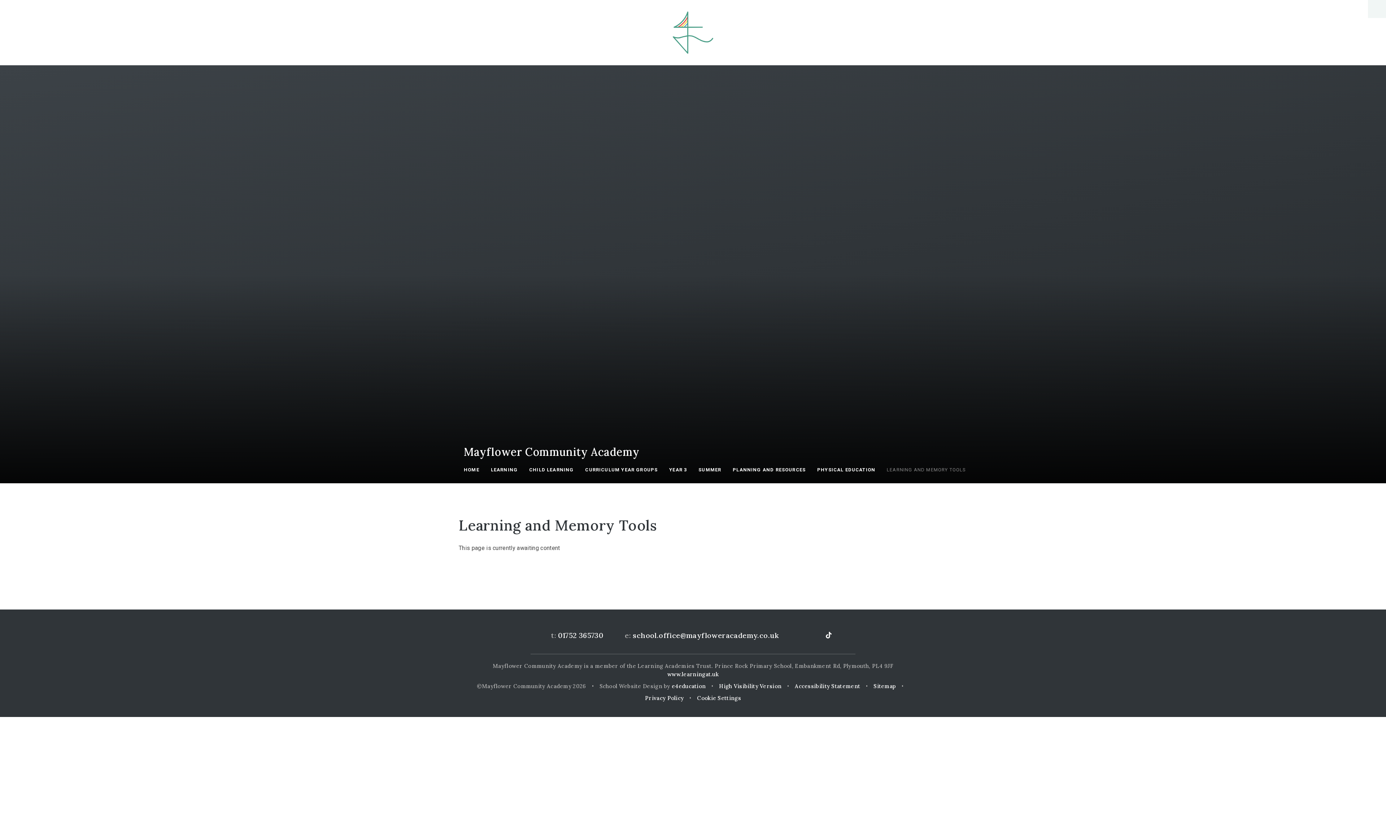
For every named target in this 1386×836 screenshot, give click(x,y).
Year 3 (678, 469)
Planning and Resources (769, 469)
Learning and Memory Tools (926, 469)
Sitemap (884, 686)
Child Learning (551, 469)
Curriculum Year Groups (621, 469)
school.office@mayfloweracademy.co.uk (706, 635)
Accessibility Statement (827, 686)
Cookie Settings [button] (719, 698)
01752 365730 (580, 635)
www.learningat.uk (693, 674)
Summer (709, 469)
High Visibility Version (750, 686)
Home (471, 469)
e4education (689, 686)
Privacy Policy (664, 698)
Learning (504, 469)
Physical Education (846, 469)
